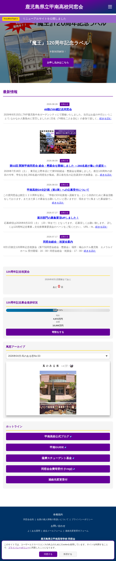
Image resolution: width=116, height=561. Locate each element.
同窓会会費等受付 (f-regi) (56, 468)
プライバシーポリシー (82, 519)
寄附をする (58, 332)
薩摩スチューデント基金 (57, 458)
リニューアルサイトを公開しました (44, 18)
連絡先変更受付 (58, 479)
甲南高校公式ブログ (57, 436)
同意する (48, 554)
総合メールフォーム (52, 531)
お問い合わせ (58, 526)
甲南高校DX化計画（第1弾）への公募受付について (58, 189)
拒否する (68, 554)
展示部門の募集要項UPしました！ (58, 217)
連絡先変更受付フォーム (77, 531)
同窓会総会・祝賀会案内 (58, 241)
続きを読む (105, 118)
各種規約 (58, 514)
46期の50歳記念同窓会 (58, 109)
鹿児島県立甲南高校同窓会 (54, 6)
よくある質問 (33, 531)
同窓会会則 (28, 519)
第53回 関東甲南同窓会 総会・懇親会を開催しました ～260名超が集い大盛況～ (58, 165)
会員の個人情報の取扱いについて (53, 519)
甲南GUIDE (57, 447)
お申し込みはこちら (58, 62)
